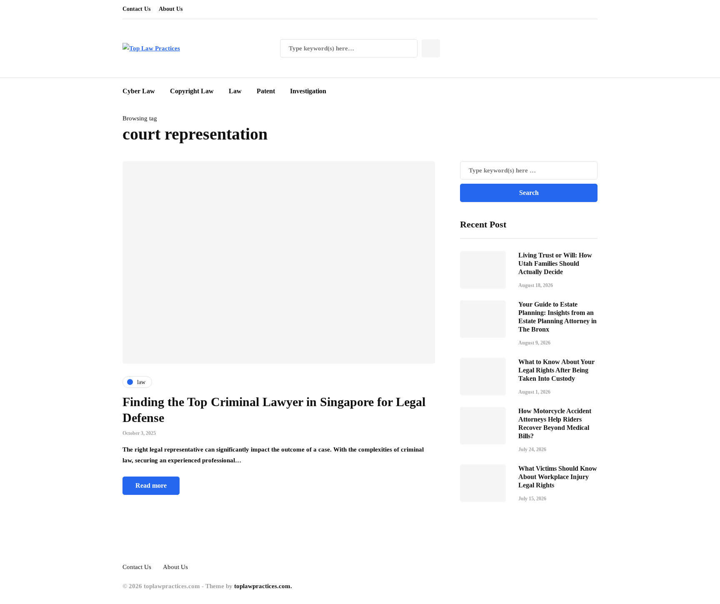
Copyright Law (192, 91)
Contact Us (136, 9)
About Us (170, 9)
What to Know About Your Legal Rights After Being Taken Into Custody (556, 370)
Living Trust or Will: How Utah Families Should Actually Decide (555, 263)
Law (235, 91)
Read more (151, 485)
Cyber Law (138, 91)
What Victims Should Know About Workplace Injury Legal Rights (557, 477)
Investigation (308, 91)
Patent (266, 91)
